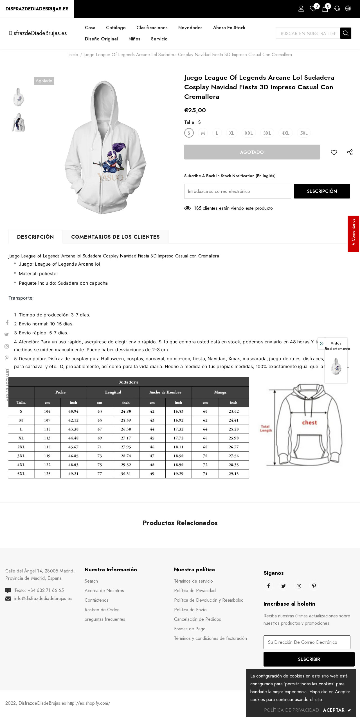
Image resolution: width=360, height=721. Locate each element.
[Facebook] (268, 586)
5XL (304, 133)
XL (231, 133)
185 (197, 208)
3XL (267, 133)
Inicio (73, 54)
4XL (286, 133)
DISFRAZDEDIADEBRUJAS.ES (37, 9)
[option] (105, 148)
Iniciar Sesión (300, 10)
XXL (249, 133)
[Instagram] (298, 586)
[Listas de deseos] (334, 152)
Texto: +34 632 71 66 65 (39, 590)
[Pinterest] (314, 586)
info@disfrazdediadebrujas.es (43, 598)
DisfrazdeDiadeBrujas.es (37, 33)
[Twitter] (283, 586)
